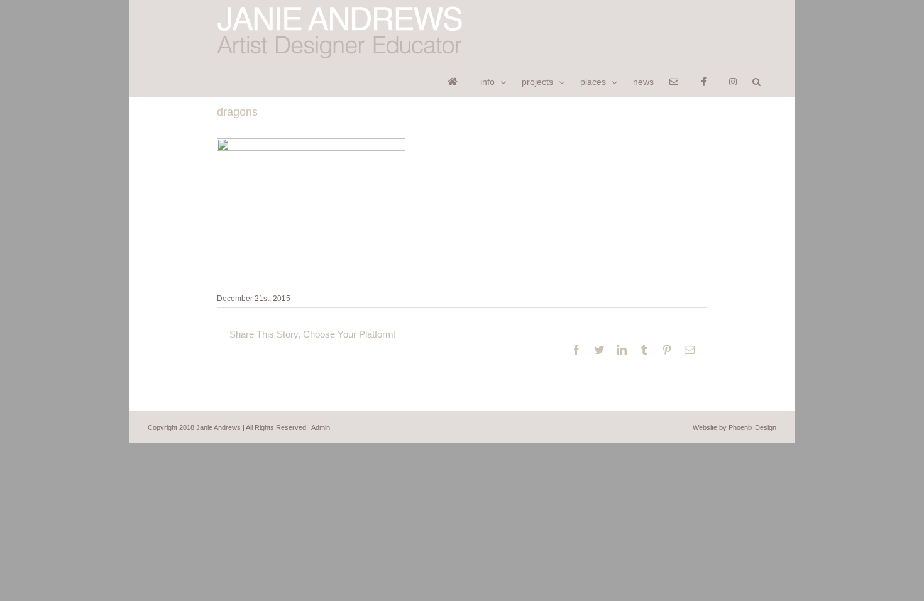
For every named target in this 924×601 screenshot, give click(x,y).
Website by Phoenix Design (734, 427)
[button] (756, 80)
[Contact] (677, 80)
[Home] (456, 80)
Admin (320, 427)
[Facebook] (707, 80)
